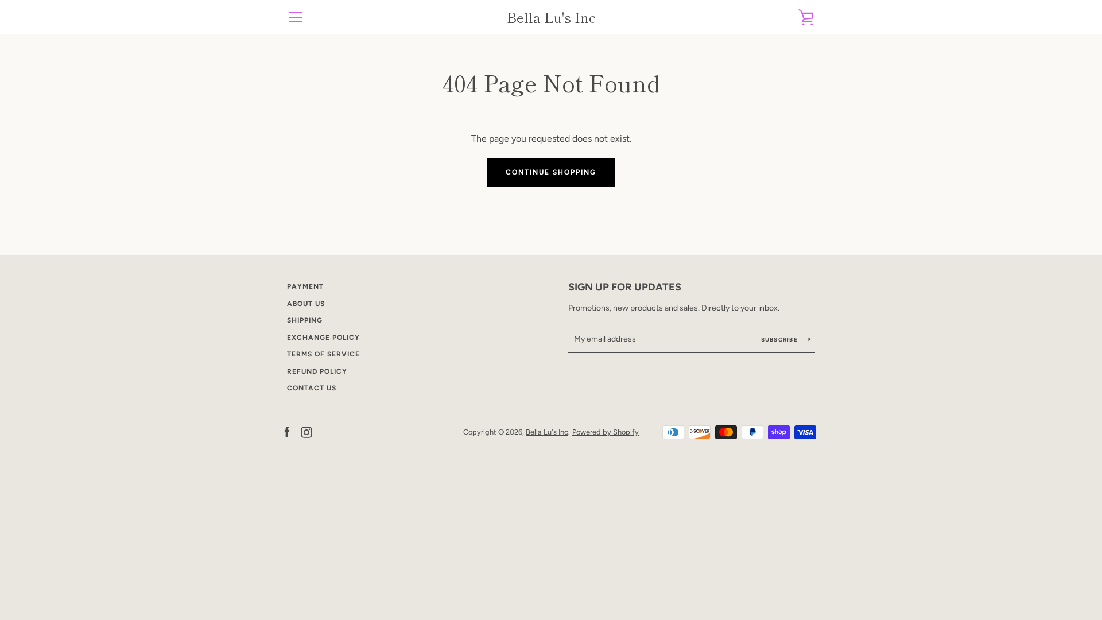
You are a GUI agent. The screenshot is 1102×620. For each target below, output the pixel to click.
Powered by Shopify (605, 432)
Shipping (305, 320)
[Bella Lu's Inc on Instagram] (306, 431)
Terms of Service (323, 354)
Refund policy (317, 371)
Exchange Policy (323, 338)
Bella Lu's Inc (551, 17)
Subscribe (780, 339)
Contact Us (311, 388)
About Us (306, 304)
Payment (305, 286)
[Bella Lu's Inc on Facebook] (287, 431)
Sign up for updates (624, 287)
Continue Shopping (551, 172)
